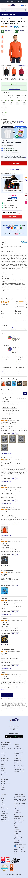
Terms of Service (18, 840)
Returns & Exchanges (19, 820)
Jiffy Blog (16, 833)
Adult (2, 796)
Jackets (2, 753)
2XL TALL (17, 95)
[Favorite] (5, 35)
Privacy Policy (17, 838)
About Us (16, 825)
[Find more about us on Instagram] (14, 729)
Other (12, 413)
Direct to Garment (7, 410)
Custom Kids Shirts (18, 767)
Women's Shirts (4, 760)
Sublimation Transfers (19, 752)
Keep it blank (6, 413)
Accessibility (17, 842)
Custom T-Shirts (18, 762)
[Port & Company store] (17, 26)
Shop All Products (5, 821)
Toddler (2, 804)
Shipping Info (17, 818)
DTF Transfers (17, 748)
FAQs (15, 814)
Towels (2, 785)
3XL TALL (24, 95)
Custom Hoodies (18, 763)
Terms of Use (17, 876)
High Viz (3, 781)
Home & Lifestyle (5, 783)
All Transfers (17, 746)
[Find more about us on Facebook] (11, 729)
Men (2, 800)
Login (22, 5)
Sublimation (16, 410)
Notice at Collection (18, 849)
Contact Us (16, 810)
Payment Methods (18, 822)
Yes (13, 433)
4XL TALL (4, 107)
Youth (2, 802)
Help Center (17, 808)
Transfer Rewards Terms (20, 844)
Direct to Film (6, 404)
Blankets (3, 789)
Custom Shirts (17, 760)
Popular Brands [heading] (5, 808)
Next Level (3, 815)
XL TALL (10, 95)
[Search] (25, 10)
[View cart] (25, 5)
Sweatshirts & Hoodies (6, 748)
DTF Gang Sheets (18, 755)
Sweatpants (3, 768)
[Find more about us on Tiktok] (17, 729)
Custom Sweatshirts (18, 765)
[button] (2, 5)
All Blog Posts (17, 835)
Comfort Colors (4, 813)
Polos (2, 750)
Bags (2, 776)
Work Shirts (3, 755)
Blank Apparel (4, 744)
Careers (16, 827)
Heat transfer (6, 407)
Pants (2, 766)
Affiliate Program (18, 831)
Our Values (16, 829)
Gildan (2, 809)
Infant (2, 805)
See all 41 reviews (7, 695)
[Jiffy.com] (12, 5)
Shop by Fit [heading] (4, 794)
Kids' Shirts (3, 762)
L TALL (4, 95)
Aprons (2, 787)
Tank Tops (3, 752)
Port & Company (20, 121)
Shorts (2, 770)
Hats (2, 774)
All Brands (3, 819)
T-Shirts (3, 746)
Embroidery (13, 407)
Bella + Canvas (4, 811)
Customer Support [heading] (19, 794)
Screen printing (14, 404)
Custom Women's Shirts (19, 769)
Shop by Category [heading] (6, 742)
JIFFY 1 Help (17, 812)
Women (2, 798)
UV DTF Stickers (18, 753)
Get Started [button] (12, 216)
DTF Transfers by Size (19, 750)
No (17, 433)
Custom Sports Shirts (19, 771)
